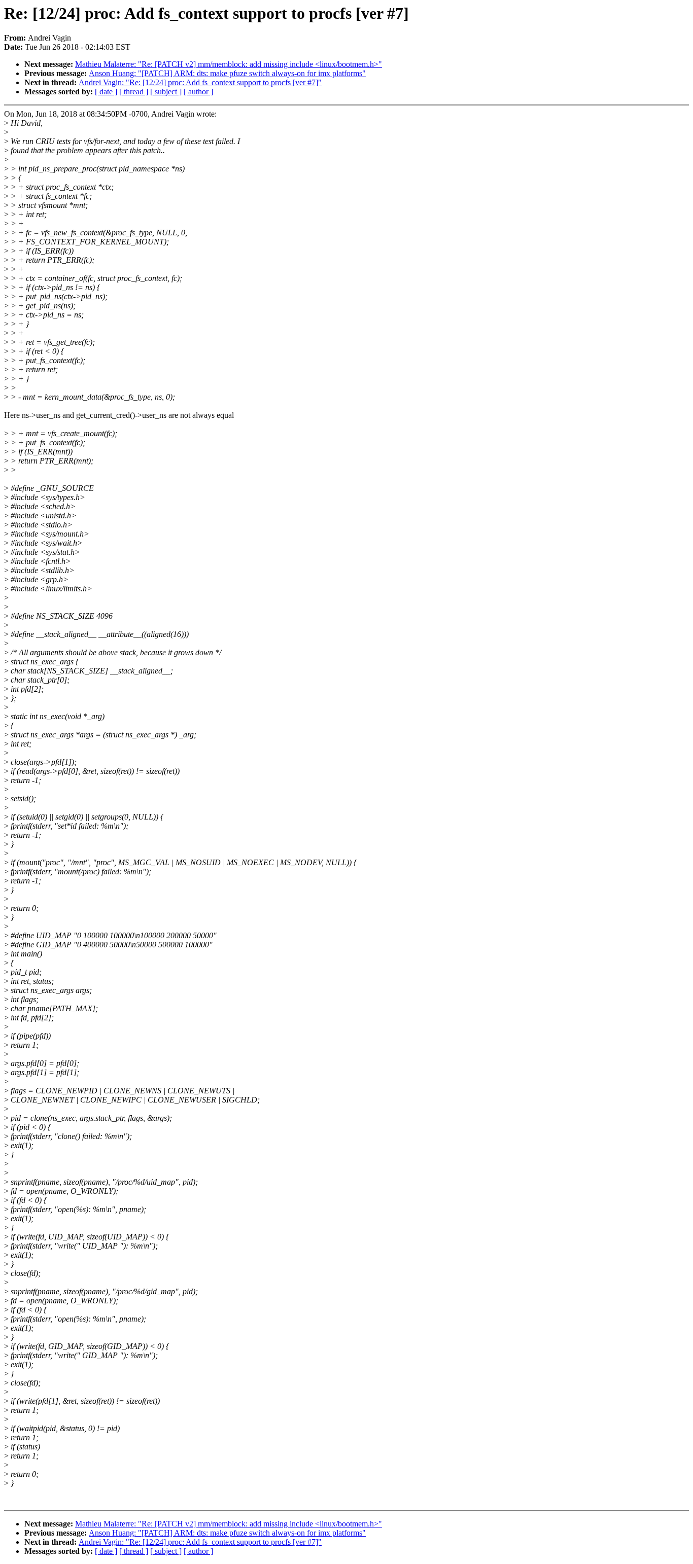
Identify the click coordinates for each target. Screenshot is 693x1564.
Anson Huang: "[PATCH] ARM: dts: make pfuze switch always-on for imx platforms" (227, 73)
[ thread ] (133, 91)
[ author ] (198, 91)
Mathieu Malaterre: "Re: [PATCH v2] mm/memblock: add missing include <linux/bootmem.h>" (228, 64)
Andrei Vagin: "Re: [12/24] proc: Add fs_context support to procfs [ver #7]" (200, 82)
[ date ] (106, 91)
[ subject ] (166, 91)
